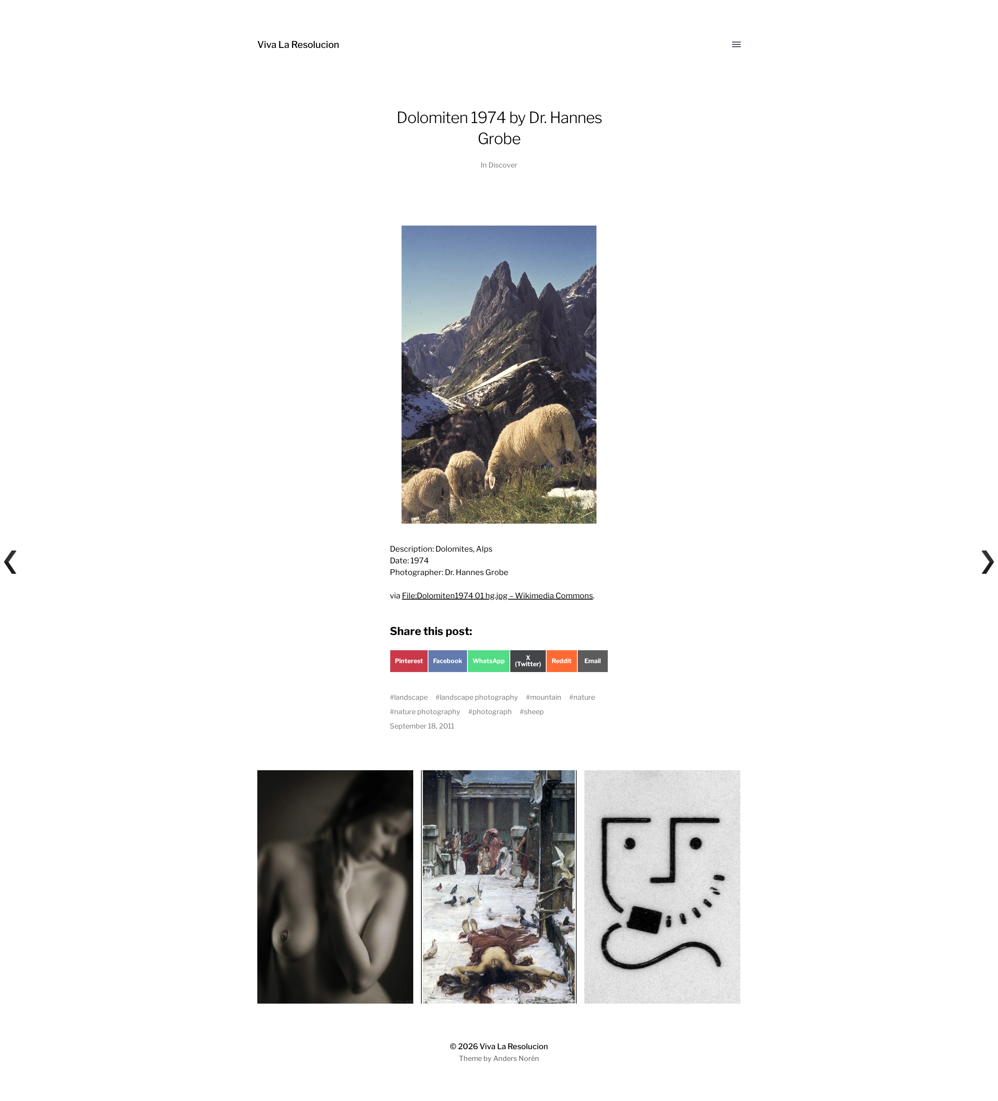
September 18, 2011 (422, 726)
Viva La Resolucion (298, 44)
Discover (502, 165)
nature (584, 697)
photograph (492, 712)
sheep (534, 712)
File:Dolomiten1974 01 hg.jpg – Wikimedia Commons (497, 595)
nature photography (427, 712)
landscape (411, 697)
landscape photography (479, 697)
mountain (545, 697)
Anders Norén (516, 1058)
